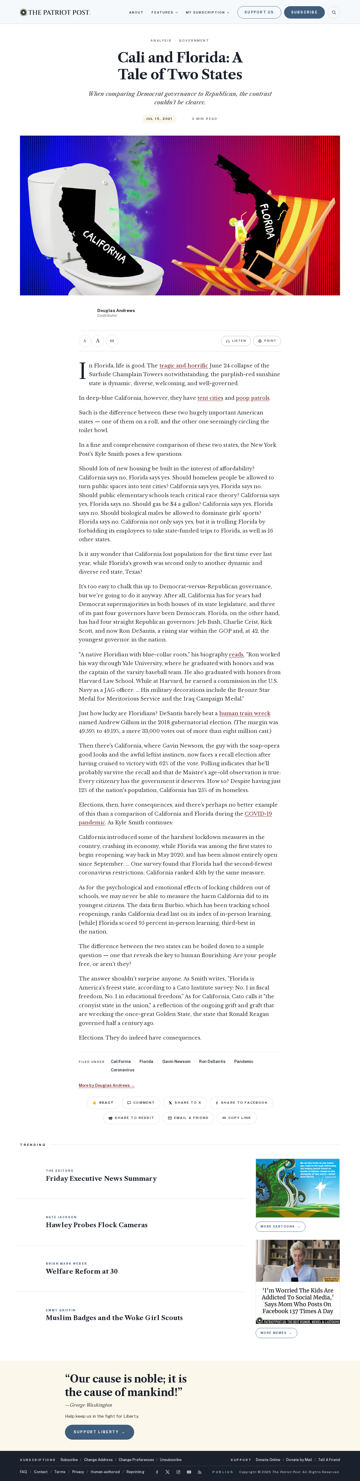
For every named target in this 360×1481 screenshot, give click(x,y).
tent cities (210, 398)
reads (236, 655)
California (121, 1061)
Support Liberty (99, 1432)
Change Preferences (136, 1460)
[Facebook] (156, 1472)
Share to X (188, 1103)
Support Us (259, 12)
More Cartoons (280, 1226)
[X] (167, 1472)
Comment (144, 1103)
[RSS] (199, 1472)
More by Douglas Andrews (107, 1085)
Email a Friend (191, 1118)
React (103, 1103)
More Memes (276, 1332)
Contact (41, 1472)
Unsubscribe (171, 1460)
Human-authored (105, 1472)
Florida (146, 1061)
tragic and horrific (183, 366)
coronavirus (122, 1070)
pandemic (243, 1061)
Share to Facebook (244, 1103)
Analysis (161, 40)
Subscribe (304, 12)
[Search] (334, 12)
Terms (59, 1472)
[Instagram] (178, 1472)
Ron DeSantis (212, 1061)
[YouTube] (189, 1472)
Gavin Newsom (176, 1061)
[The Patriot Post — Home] (55, 12)
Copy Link (239, 1118)
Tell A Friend (329, 1460)
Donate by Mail (299, 1460)
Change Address (98, 1460)
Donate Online (268, 1460)
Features (163, 12)
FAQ (23, 1472)
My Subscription (205, 12)
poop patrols (252, 398)
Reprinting (135, 1472)
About (136, 12)
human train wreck (244, 713)
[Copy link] (112, 341)
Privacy (78, 1472)
